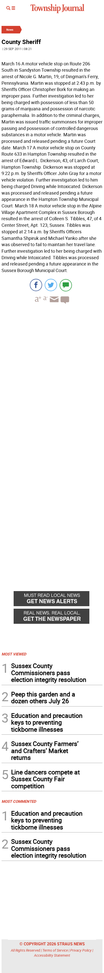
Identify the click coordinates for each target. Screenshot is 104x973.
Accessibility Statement (52, 955)
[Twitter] (51, 285)
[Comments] (66, 285)
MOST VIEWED (14, 653)
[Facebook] (36, 285)
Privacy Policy (81, 950)
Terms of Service (55, 950)
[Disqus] (52, 377)
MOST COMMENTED (19, 801)
